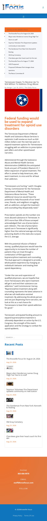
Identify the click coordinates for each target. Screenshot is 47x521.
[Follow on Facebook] (21, 492)
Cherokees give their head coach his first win (23, 58)
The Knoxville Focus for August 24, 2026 (21, 34)
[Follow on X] (26, 492)
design (9, 87)
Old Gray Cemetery (15, 55)
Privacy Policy (17, 516)
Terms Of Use (29, 516)
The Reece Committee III (16, 73)
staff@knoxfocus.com (23, 482)
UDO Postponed (14, 64)
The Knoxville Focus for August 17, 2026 (21, 61)
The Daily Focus (30, 87)
